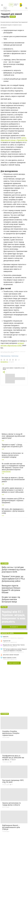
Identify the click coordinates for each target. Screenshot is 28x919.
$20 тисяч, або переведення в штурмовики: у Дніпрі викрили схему (13, 511)
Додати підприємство (14, 663)
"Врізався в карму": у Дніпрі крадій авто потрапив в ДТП (12, 446)
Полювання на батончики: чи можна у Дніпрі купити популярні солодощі (12, 455)
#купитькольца (14, 356)
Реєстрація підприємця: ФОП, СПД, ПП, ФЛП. (13, 781)
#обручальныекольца (6, 356)
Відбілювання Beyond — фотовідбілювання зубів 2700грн (11, 827)
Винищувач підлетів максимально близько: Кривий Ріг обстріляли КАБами (11, 589)
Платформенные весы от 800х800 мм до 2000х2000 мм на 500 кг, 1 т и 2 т (13, 758)
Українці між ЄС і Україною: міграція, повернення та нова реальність (13, 616)
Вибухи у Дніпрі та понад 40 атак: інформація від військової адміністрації (13, 436)
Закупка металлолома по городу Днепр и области (11, 804)
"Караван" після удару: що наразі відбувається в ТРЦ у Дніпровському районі (13, 578)
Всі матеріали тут (14, 627)
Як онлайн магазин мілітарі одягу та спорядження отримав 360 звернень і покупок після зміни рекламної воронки (13, 467)
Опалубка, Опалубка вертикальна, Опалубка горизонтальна (10, 733)
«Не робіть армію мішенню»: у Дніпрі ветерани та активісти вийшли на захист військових (13, 490)
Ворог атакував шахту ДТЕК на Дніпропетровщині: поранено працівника (13, 501)
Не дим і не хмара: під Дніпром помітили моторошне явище (11, 599)
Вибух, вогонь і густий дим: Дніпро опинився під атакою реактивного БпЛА (13, 569)
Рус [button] (5, 8)
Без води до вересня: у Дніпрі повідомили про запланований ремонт (13, 480)
